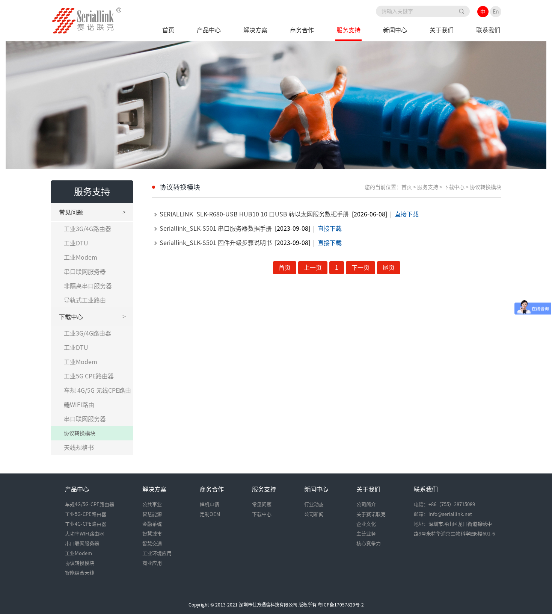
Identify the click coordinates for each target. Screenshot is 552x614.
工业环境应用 (157, 553)
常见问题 (92, 212)
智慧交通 (152, 543)
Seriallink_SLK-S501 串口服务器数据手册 (216, 228)
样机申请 (209, 504)
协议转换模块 (79, 433)
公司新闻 (314, 514)
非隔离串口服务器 (88, 286)
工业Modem (80, 257)
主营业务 (366, 533)
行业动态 (314, 504)
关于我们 (442, 30)
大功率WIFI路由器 (84, 533)
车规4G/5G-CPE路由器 (89, 504)
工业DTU (76, 243)
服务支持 (348, 30)
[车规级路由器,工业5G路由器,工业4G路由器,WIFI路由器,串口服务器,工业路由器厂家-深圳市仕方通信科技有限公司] (87, 31)
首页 (168, 30)
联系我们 (488, 30)
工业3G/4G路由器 (87, 229)
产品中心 (209, 30)
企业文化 (366, 524)
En (496, 11)
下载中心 (92, 316)
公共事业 (152, 504)
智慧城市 (152, 533)
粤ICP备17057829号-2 (341, 604)
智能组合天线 (79, 572)
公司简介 (366, 504)
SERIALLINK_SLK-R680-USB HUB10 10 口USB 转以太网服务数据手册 (254, 214)
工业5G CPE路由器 (89, 376)
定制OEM (210, 514)
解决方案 (255, 30)
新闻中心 (395, 30)
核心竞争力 (368, 543)
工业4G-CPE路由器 (85, 524)
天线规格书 (79, 448)
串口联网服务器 (85, 272)
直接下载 (407, 214)
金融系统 (152, 524)
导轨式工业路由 (85, 300)
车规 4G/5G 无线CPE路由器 (97, 392)
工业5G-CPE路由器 (85, 514)
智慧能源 (152, 514)
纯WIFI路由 (79, 405)
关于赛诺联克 (371, 514)
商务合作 (302, 30)
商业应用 (152, 563)
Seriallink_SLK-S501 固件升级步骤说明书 (216, 243)
